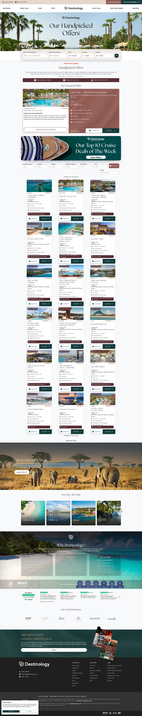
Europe (74, 670)
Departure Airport (71, 164)
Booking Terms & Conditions (115, 665)
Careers (92, 673)
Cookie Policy (110, 678)
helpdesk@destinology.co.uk (29, 674)
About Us (92, 668)
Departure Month (27, 164)
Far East (74, 675)
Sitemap (109, 680)
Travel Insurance (94, 675)
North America (76, 678)
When (69, 52)
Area (96, 164)
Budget (53, 164)
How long (84, 52)
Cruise (73, 685)
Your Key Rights (111, 668)
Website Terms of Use (113, 675)
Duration (39, 164)
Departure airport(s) (54, 52)
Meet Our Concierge (95, 670)
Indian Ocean (75, 665)
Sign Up (54, 650)
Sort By (102, 170)
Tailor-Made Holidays (116, 8)
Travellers (97, 52)
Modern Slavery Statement (114, 670)
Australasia (75, 683)
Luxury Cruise (96, 8)
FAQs (91, 680)
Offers (53, 8)
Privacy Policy (111, 673)
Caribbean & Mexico (77, 673)
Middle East (75, 668)
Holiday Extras (93, 678)
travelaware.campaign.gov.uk (84, 701)
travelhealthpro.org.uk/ (75, 703)
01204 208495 (25, 672)
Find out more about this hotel (45, 129)
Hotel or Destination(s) (29, 52)
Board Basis (83, 164)
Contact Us (93, 665)
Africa (73, 680)
